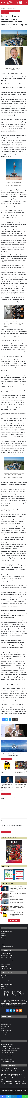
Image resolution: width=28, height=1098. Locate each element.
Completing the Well (6, 953)
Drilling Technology (5, 1026)
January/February (12, 8)
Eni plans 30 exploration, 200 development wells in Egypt (7, 771)
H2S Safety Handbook (6, 1046)
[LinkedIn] (10, 719)
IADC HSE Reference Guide (7, 1057)
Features (6, 11)
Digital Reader (4, 939)
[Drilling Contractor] (14, 2)
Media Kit (3, 933)
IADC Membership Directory (7, 984)
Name (2, 815)
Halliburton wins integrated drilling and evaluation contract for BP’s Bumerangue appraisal (18, 901)
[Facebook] (3, 719)
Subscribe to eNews (14, 920)
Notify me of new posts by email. (10, 828)
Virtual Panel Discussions (7, 946)
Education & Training (6, 1030)
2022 (6, 8)
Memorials (3, 942)
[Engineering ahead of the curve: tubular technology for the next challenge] (21, 764)
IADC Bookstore (4, 982)
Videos (2, 944)
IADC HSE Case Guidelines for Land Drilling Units (12, 1081)
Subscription (4, 1034)
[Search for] (26, 2)
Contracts (3, 1022)
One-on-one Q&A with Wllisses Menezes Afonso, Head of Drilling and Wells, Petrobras (7, 786)
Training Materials (5, 1037)
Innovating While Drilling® (7, 962)
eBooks (2, 1028)
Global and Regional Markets (14, 11)
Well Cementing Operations (7, 1061)
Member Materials (5, 1032)
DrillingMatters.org (5, 977)
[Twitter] (6, 719)
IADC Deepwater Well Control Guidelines (10, 1048)
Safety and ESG (4, 966)
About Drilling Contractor (7, 931)
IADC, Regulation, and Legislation (8, 960)
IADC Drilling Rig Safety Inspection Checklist (11, 1055)
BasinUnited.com (5, 975)
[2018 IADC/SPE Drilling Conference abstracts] (4, 895)
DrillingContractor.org (7, 1090)
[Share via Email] (13, 719)
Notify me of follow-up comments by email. (12, 825)
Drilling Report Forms (6, 1024)
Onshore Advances (5, 964)
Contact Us (3, 935)
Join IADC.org (4, 988)
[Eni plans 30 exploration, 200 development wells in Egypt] (7, 764)
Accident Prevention (6, 1020)
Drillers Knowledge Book (7, 1044)
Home (3, 8)
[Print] (16, 719)
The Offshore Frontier (6, 968)
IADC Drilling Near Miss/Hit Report (9, 1052)
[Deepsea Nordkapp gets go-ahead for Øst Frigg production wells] (21, 779)
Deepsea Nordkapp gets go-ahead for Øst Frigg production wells (20, 786)
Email (2, 820)
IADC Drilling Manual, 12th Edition (9, 1050)
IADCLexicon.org (5, 980)
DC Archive (3, 937)
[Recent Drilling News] (14, 862)
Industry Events (4, 986)
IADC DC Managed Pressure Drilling (9, 1068)
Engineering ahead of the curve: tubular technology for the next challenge (21, 771)
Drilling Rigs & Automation (7, 955)
